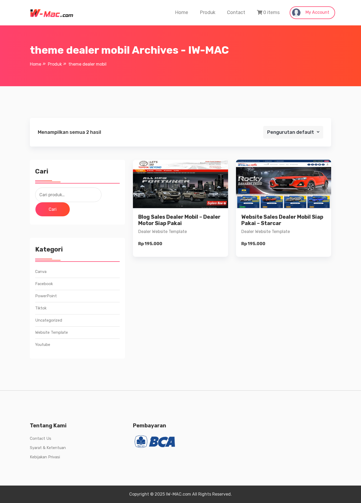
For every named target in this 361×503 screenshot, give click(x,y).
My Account (316, 12)
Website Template (51, 332)
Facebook (44, 283)
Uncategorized (48, 320)
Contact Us (40, 438)
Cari (53, 209)
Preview (185, 190)
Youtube (42, 344)
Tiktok (41, 308)
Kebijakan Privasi (45, 457)
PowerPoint (46, 296)
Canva (41, 271)
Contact (236, 12)
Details (185, 208)
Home (181, 12)
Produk (207, 12)
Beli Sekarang (180, 225)
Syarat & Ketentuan (48, 447)
